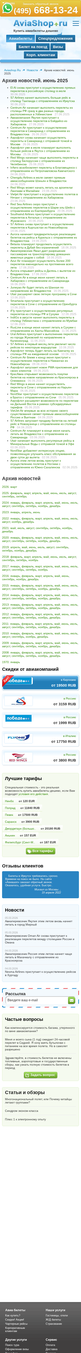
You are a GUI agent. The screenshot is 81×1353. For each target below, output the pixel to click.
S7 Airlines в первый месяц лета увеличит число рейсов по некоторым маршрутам (43, 345)
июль (62, 493)
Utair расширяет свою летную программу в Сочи (43, 294)
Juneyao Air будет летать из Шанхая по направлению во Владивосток (37, 289)
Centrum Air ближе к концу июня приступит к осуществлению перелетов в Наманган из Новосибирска (40, 361)
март (13, 486)
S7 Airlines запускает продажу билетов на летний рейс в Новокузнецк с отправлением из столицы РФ (43, 424)
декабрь (54, 506)
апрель (37, 493)
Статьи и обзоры (25, 1092)
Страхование (54, 1323)
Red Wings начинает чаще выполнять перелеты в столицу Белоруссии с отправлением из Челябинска (44, 161)
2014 (5, 595)
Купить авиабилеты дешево (36, 30)
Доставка (51, 1349)
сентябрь (8, 496)
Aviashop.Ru (12, 70)
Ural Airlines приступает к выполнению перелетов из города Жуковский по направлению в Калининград (44, 337)
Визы (58, 47)
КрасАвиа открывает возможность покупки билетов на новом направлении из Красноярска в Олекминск (44, 377)
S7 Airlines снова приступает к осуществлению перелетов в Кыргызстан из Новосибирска (42, 225)
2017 (5, 566)
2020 (5, 537)
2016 (5, 576)
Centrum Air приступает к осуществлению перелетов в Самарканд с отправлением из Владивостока (40, 131)
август (72, 493)
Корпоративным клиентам (15, 1329)
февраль (16, 493)
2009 (5, 643)
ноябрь (43, 506)
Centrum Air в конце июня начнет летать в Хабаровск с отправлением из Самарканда (39, 279)
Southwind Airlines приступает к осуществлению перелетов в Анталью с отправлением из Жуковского (42, 217)
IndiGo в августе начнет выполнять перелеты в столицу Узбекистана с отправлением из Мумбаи (43, 319)
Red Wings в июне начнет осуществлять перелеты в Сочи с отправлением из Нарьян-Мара (41, 387)
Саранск (10, 821)
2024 (5, 502)
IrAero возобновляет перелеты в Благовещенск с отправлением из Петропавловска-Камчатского (43, 169)
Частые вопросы (24, 1019)
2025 (5, 493)
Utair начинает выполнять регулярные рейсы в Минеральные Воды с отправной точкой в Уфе (42, 442)
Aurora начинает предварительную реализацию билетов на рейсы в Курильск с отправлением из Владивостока (43, 237)
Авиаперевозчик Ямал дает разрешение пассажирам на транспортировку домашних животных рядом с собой (40, 254)
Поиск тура (12, 1345)
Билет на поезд (33, 47)
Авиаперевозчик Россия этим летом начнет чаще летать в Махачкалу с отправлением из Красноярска (38, 957)
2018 (5, 556)
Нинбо (9, 801)
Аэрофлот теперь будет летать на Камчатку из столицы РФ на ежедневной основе (42, 352)
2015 (5, 585)
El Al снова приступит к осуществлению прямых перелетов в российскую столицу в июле (42, 89)
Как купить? (12, 1315)
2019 (5, 547)
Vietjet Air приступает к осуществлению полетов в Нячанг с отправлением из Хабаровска (44, 196)
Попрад (10, 808)
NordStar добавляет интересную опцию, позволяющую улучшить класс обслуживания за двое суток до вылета (43, 454)
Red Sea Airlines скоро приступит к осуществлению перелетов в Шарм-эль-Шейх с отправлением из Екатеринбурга (42, 207)
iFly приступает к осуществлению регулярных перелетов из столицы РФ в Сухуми (41, 312)
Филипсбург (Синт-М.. (20, 842)
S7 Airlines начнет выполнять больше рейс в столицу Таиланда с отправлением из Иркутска (42, 99)
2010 (5, 633)
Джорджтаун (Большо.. (20, 828)
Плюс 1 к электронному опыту (25, 1119)
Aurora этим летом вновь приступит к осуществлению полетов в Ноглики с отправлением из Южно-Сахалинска (35, 464)
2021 (5, 528)
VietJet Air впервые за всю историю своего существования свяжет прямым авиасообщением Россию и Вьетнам (44, 414)
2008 (5, 652)
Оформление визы (17, 1349)
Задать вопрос (42, 1075)
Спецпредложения (55, 38)
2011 (5, 623)
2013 (5, 604)
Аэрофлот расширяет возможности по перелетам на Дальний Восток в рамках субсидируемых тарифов (44, 404)
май (46, 493)
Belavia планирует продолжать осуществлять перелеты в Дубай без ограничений (41, 245)
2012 (5, 614)
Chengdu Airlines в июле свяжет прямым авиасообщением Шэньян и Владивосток (38, 179)
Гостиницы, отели (57, 1315)
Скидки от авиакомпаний (30, 669)
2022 (5, 518)
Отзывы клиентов (22, 865)
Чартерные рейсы (16, 1323)
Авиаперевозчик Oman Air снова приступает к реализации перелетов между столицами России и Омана (39, 939)
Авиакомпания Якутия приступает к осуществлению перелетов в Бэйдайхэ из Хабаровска (38, 121)
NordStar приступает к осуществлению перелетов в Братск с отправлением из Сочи (44, 395)
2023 (5, 512)
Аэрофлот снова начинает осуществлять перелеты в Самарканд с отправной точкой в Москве (41, 141)
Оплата (50, 1345)
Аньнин (10, 835)
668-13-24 (46, 10)
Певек (9, 814)
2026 (5, 486)
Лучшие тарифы (23, 778)
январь (15, 502)
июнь (54, 493)
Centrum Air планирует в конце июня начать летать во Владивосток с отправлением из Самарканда (40, 434)
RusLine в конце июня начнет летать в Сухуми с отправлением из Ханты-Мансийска (43, 329)
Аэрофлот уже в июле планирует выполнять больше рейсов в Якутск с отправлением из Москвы (40, 151)
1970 (5, 662)
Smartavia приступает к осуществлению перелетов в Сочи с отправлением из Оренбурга (43, 302)
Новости (32, 70)
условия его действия (33, 794)
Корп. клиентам (40, 55)
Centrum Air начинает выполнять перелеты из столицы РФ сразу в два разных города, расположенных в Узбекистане (41, 111)
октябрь (21, 496)
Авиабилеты (20, 38)
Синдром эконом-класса (21, 1110)
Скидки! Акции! (14, 1319)
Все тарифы (42, 851)
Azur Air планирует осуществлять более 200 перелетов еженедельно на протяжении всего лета (41, 264)
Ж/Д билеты (53, 1319)
